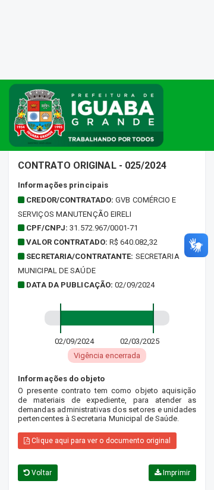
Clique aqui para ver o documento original (100, 441)
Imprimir (175, 473)
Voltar (41, 473)
